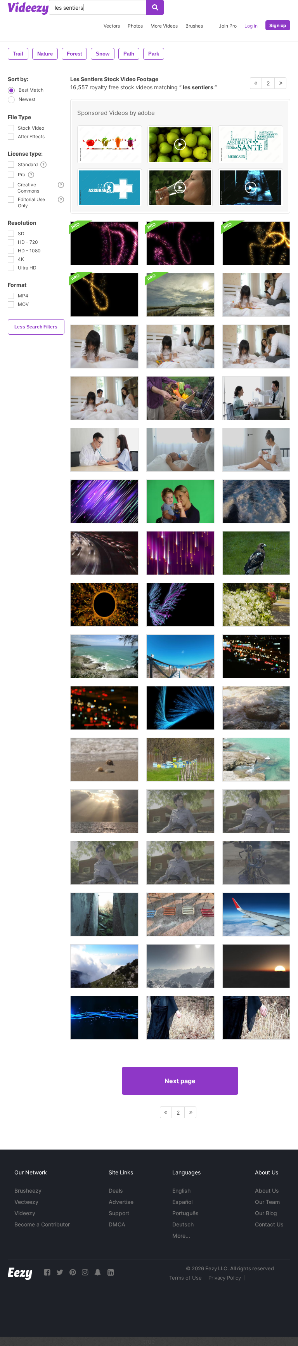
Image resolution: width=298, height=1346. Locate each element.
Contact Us (269, 1224)
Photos (135, 26)
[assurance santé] (109, 187)
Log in (251, 26)
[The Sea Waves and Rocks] (256, 708)
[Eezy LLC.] (20, 1272)
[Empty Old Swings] (180, 914)
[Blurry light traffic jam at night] (256, 656)
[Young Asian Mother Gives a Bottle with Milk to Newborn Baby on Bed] (256, 450)
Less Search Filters (35, 327)
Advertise (121, 1201)
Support (119, 1213)
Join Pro (228, 26)
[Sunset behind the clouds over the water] (180, 295)
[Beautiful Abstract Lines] (180, 605)
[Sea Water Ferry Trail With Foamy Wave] (256, 501)
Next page (180, 1081)
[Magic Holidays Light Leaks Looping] (104, 243)
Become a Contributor (42, 1224)
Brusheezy (28, 1190)
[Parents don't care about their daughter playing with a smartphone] (256, 295)
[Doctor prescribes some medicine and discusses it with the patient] (256, 398)
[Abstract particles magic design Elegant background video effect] (180, 708)
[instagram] (85, 1272)
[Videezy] (28, 8)
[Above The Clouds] (256, 914)
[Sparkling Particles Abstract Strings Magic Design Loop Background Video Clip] (104, 1018)
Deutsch (183, 1224)
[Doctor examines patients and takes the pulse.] (104, 450)
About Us (267, 1190)
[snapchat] (97, 1272)
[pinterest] (72, 1272)
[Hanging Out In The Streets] (180, 811)
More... (181, 1235)
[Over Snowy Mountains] (180, 966)
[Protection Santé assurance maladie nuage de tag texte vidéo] (250, 144)
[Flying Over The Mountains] (104, 966)
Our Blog (266, 1213)
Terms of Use (185, 1278)
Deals (116, 1190)
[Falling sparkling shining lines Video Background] (180, 553)
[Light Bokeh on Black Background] (104, 708)
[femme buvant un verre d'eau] (180, 187)
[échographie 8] (250, 187)
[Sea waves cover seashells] (104, 760)
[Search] (155, 7)
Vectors (112, 26)
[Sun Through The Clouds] (104, 811)
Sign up (277, 25)
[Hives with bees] (180, 760)
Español (182, 1201)
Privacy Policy (224, 1278)
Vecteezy (26, 1201)
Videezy (24, 1213)
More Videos (164, 26)
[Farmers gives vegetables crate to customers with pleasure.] (180, 398)
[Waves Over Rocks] (256, 760)
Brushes (194, 26)
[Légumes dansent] (109, 144)
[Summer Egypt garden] (256, 605)
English (181, 1190)
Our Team (267, 1201)
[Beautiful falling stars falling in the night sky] (104, 501)
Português (185, 1213)
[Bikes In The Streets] (256, 863)
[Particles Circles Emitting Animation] (104, 605)
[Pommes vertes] (180, 144)
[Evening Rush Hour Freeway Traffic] (104, 553)
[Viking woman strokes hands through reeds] (180, 1018)
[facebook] (47, 1272)
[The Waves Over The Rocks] (104, 656)
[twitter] (59, 1272)
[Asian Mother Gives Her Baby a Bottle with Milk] (180, 450)
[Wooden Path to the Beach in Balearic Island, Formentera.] (180, 656)
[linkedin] (110, 1272)
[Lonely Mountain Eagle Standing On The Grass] (256, 553)
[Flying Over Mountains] (256, 966)
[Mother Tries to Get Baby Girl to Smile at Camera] (180, 501)
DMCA (117, 1224)
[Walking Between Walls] (104, 914)
